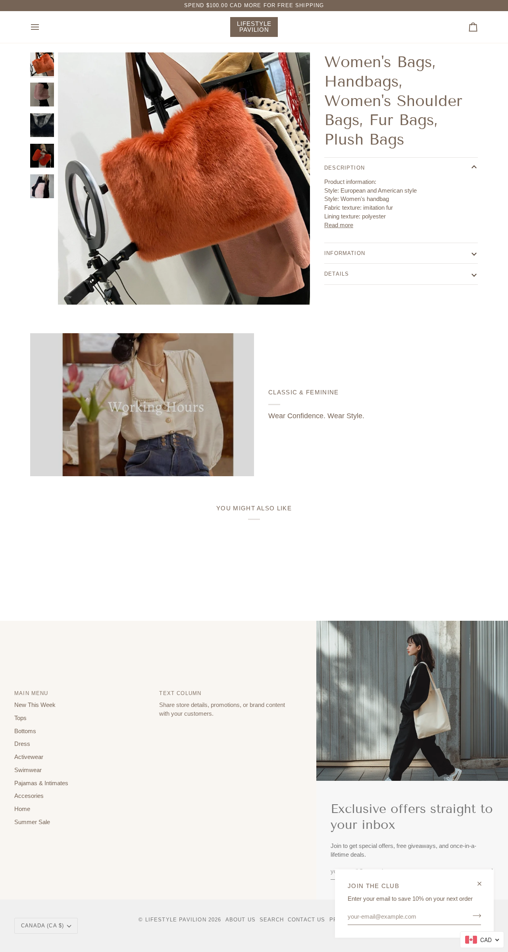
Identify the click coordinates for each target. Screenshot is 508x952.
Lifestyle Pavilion (175, 920)
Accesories (29, 796)
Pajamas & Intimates (41, 783)
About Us (240, 920)
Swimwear (28, 770)
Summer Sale (32, 822)
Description (344, 167)
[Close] (483, 880)
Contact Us (306, 920)
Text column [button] (180, 693)
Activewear (28, 757)
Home (22, 809)
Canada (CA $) (42, 926)
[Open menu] (42, 27)
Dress (22, 744)
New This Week (35, 705)
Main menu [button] (31, 693)
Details (336, 274)
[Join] (474, 915)
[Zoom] (184, 178)
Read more (338, 225)
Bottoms (25, 731)
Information (344, 253)
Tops (20, 718)
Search (272, 920)
